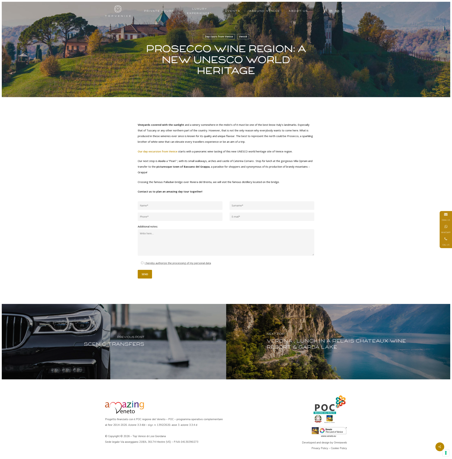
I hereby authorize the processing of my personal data (178, 263)
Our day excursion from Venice (157, 151)
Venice (243, 36)
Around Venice (264, 11)
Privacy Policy (319, 448)
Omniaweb (340, 442)
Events (232, 11)
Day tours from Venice (219, 36)
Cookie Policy (339, 448)
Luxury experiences (199, 11)
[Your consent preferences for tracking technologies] (445, 452)
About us (298, 11)
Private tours (159, 11)
